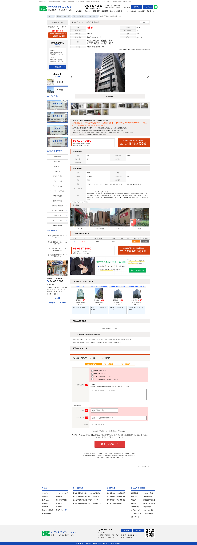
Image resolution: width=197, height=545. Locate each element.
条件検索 (78, 11)
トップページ (46, 493)
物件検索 (45, 496)
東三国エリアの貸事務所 (115, 503)
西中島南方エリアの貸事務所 (116, 500)
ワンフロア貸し (57, 220)
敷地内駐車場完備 (57, 206)
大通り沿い (57, 166)
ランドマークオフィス (57, 191)
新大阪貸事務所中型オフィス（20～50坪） (57, 243)
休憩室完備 (57, 215)
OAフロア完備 (57, 196)
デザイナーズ (57, 181)
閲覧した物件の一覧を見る (110, 328)
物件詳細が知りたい (100, 373)
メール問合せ (148, 7)
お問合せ (52, 303)
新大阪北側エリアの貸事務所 (116, 493)
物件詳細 (145, 241)
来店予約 (136, 7)
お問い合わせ (99, 134)
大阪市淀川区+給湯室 (111, 339)
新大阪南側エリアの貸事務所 (116, 496)
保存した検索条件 (116, 11)
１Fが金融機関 (57, 225)
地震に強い (57, 161)
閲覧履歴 (96, 11)
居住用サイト (151, 11)
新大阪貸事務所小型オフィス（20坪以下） (57, 236)
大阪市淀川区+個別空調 (124, 339)
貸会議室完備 (57, 201)
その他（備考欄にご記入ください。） (106, 379)
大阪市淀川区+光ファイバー (96, 339)
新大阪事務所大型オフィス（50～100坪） (57, 249)
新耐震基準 (57, 156)
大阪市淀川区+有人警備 (97, 342)
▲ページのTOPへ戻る (144, 466)
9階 (75, 241)
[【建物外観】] (110, 92)
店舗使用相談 (57, 176)
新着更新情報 (46, 513)
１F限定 (57, 171)
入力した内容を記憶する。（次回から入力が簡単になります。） (111, 431)
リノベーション (57, 186)
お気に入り (87, 11)
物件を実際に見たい (100, 370)
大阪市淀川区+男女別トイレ (79, 339)
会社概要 (141, 11)
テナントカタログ (130, 11)
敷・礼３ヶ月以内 (57, 210)
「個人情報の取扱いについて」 (111, 435)
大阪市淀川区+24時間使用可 (113, 342)
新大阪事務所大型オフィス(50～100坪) (85, 500)
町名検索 (60, 90)
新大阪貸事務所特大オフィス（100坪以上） (57, 256)
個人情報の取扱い (62, 500)
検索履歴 (105, 11)
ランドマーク (135, 517)
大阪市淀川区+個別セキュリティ (80, 342)
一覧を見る (57, 67)
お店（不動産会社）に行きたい (104, 376)
